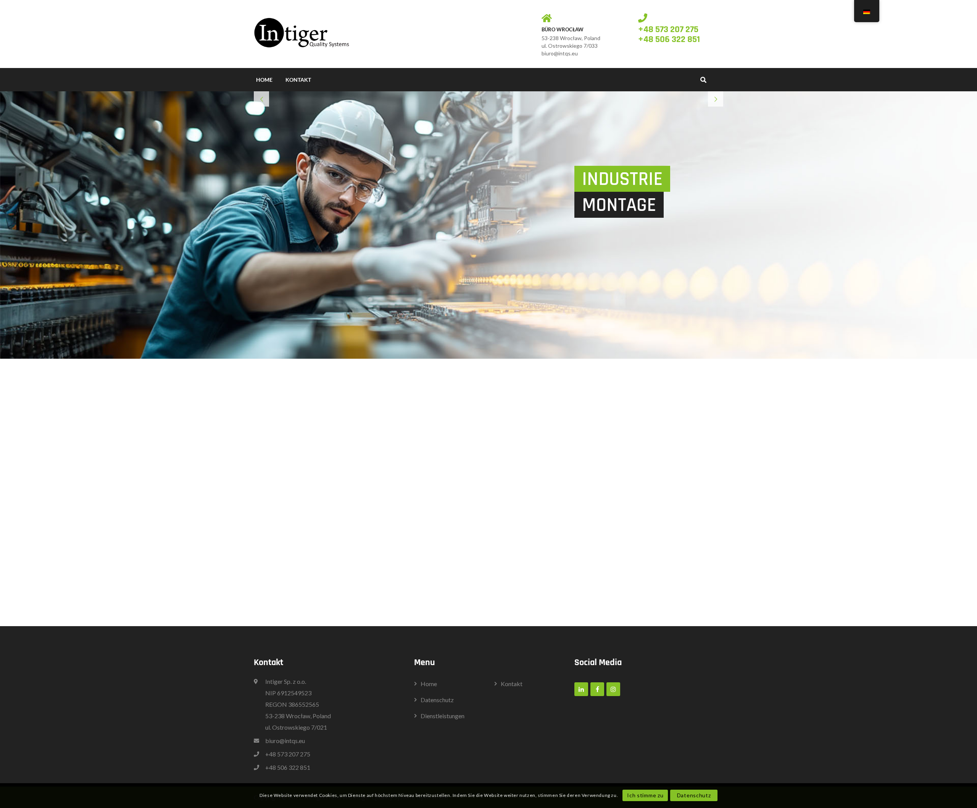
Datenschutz (694, 795)
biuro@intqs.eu (560, 53)
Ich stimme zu (645, 795)
